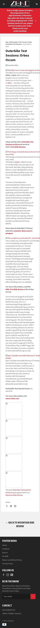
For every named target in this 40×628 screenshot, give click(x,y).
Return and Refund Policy (12, 560)
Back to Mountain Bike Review (21, 524)
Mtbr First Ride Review (15, 289)
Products (5, 549)
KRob (10, 83)
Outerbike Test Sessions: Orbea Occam (18, 491)
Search (5, 552)
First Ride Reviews (18, 147)
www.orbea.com (12, 398)
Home (4, 545)
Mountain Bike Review (14, 495)
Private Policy (7, 563)
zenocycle (10, 621)
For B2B (5, 556)
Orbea (17, 162)
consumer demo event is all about (19, 232)
